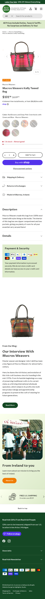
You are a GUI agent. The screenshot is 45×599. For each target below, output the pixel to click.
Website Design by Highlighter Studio (14, 587)
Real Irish (10, 585)
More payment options (22, 168)
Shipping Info (6, 591)
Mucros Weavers (8, 84)
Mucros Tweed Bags (15, 32)
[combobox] (22, 16)
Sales (30, 591)
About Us (9, 480)
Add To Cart (30, 155)
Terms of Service (7, 593)
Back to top (22, 508)
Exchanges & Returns (20, 591)
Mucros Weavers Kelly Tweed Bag (13, 33)
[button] (36, 8)
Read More (10, 405)
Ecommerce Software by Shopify (24, 585)
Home (4, 32)
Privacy (18, 593)
